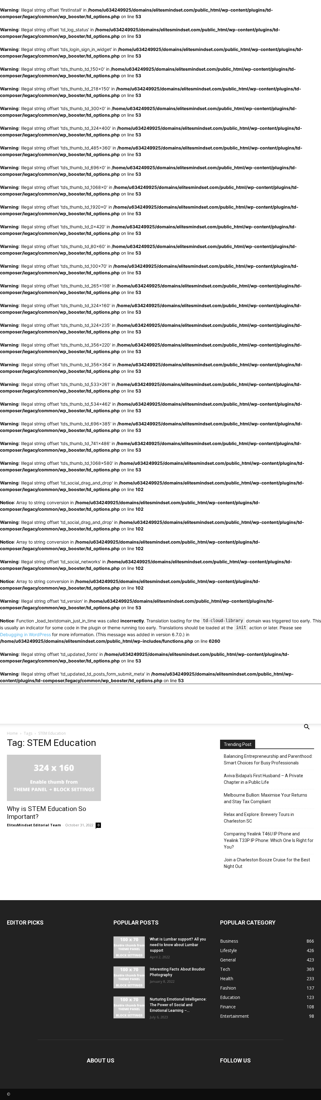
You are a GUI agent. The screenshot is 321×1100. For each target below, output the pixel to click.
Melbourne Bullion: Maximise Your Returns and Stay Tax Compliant (265, 798)
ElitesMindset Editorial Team (34, 825)
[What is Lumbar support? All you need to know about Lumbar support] (129, 947)
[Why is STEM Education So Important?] (54, 778)
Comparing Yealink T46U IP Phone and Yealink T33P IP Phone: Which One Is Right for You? (268, 840)
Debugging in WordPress (25, 634)
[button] (306, 728)
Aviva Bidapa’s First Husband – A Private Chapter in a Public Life (263, 779)
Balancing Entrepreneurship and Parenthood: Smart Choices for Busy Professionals (268, 759)
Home (12, 733)
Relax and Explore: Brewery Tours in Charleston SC (259, 818)
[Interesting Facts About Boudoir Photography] (129, 977)
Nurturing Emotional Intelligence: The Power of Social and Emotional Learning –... (178, 1005)
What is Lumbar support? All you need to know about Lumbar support (178, 945)
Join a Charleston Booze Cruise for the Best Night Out (267, 863)
